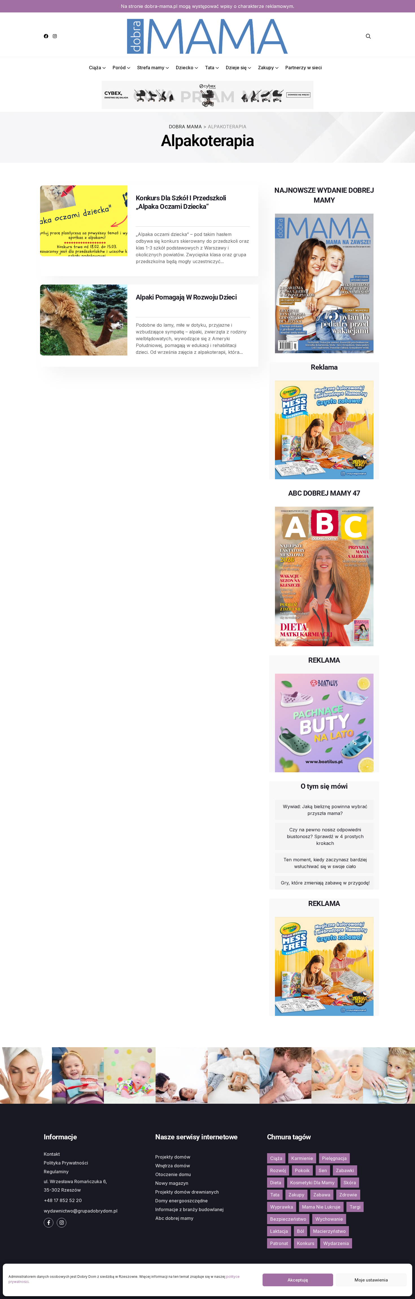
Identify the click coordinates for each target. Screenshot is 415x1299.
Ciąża (95, 67)
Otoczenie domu (173, 1174)
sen (323, 1170)
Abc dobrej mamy (174, 1218)
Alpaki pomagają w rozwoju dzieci (186, 297)
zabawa (321, 1195)
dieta (275, 1182)
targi (355, 1207)
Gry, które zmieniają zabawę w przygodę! (325, 883)
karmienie (302, 1158)
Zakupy (266, 67)
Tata (209, 67)
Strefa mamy (150, 67)
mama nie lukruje (321, 1207)
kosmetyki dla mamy (312, 1182)
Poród (119, 67)
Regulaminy (56, 1171)
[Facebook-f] (48, 1223)
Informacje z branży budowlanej (189, 1209)
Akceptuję (298, 1280)
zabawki (345, 1170)
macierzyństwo (329, 1231)
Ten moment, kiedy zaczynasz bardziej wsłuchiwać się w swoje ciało (325, 863)
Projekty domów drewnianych (187, 1192)
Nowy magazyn (171, 1183)
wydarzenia (336, 1243)
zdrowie (348, 1195)
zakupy (296, 1195)
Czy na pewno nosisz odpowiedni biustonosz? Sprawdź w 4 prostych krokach (325, 836)
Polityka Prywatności (66, 1163)
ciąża (276, 1158)
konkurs (305, 1243)
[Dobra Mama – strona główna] (207, 35)
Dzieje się (236, 67)
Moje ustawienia (371, 1280)
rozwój (278, 1170)
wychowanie (329, 1219)
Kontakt (52, 1154)
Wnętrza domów (172, 1165)
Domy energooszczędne (181, 1200)
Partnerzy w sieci (303, 67)
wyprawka (281, 1207)
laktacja (279, 1231)
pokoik (302, 1170)
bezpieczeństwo (288, 1219)
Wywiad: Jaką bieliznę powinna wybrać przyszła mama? (325, 810)
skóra (350, 1182)
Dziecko (184, 67)
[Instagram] (55, 36)
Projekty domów (172, 1157)
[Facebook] (46, 36)
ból (300, 1231)
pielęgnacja (334, 1158)
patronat (279, 1243)
